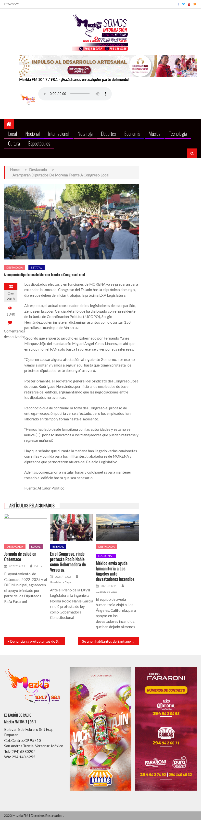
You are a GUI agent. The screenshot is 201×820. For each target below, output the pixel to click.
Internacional (58, 133)
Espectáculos (39, 143)
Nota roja (85, 133)
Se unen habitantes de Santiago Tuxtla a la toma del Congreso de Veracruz (110, 641)
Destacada (14, 267)
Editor (38, 566)
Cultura (14, 143)
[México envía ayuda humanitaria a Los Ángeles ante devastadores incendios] (117, 527)
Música (155, 133)
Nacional (32, 133)
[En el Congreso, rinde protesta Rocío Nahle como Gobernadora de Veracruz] (71, 527)
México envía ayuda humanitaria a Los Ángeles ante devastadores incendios (115, 571)
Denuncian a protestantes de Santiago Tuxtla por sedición (37, 641)
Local (12, 133)
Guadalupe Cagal (61, 582)
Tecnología (178, 133)
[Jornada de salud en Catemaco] (25, 527)
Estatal (36, 267)
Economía (132, 133)
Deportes (108, 133)
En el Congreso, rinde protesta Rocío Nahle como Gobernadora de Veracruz (68, 561)
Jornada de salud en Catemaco (20, 556)
